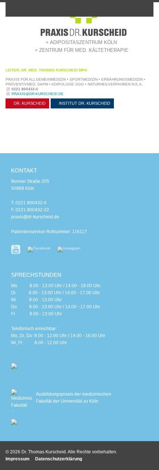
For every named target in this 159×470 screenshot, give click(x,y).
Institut (84, 103)
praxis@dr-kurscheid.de (37, 94)
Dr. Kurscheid (29, 103)
